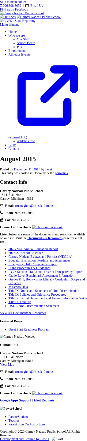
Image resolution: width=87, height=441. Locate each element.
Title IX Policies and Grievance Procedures (37, 294)
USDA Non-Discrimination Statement (33, 306)
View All (23, 313)
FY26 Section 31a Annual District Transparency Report (45, 272)
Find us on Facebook (14, 9)
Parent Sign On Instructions (26, 424)
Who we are (16, 35)
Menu (4, 24)
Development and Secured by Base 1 (24, 439)
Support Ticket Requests (36, 400)
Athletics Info (26, 141)
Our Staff (23, 39)
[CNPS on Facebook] (47, 227)
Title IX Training (19, 302)
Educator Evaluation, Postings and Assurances (39, 260)
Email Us (36, 5)
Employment (17, 50)
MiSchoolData (18, 287)
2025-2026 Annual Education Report (33, 249)
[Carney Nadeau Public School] (22, 13)
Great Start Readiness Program (28, 329)
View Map (7, 364)
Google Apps (9, 400)
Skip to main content (13, 2)
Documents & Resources (45, 238)
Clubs (12, 145)
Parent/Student (18, 416)
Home (12, 31)
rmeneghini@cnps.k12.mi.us (34, 205)
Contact (13, 148)
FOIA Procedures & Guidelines (29, 268)
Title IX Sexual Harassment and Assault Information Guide (47, 298)
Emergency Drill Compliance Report (32, 264)
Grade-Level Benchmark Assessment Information (41, 275)
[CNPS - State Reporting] (17, 21)
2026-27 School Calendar (25, 253)
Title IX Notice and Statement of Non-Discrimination (43, 290)
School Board (26, 43)
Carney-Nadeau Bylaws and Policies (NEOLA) (40, 256)
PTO (20, 47)
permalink (61, 173)
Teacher (13, 420)
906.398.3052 (11, 5)
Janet (48, 169)
